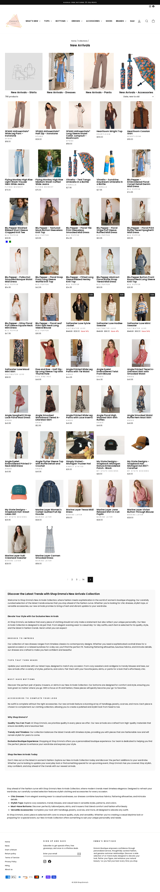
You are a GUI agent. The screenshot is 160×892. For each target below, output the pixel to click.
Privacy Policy (10, 861)
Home (73, 41)
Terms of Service (12, 857)
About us (8, 869)
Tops (47, 21)
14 (83, 579)
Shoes (109, 21)
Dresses (76, 21)
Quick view (18, 126)
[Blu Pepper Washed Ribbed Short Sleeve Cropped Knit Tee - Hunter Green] (10, 241)
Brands (120, 21)
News (7, 846)
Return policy (10, 853)
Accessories (93, 21)
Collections (83, 41)
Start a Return (11, 850)
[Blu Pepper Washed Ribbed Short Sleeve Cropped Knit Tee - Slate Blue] (7, 241)
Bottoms (61, 21)
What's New (32, 21)
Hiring (7, 865)
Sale (132, 21)
